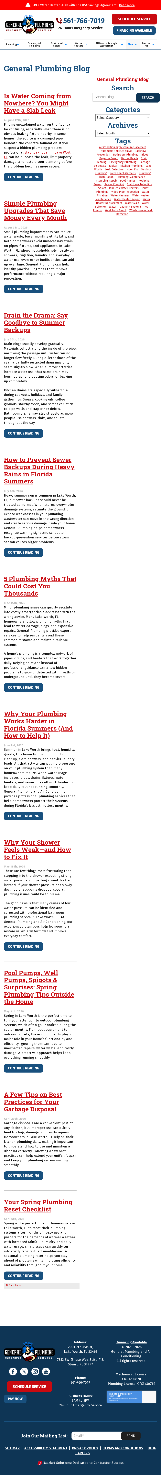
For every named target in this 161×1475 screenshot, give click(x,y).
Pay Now (15, 1399)
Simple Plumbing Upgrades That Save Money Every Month (35, 210)
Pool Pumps (127, 180)
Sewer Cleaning (114, 184)
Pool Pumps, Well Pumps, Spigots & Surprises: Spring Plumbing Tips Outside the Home (39, 987)
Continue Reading (23, 177)
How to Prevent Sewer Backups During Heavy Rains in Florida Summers (39, 470)
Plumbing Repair (106, 180)
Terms (152, 1401)
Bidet (144, 154)
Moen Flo (132, 169)
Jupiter (113, 165)
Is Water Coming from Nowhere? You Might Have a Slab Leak (37, 103)
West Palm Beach (115, 210)
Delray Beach (129, 158)
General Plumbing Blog (123, 79)
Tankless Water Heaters (124, 188)
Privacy (146, 1401)
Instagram (35, 1371)
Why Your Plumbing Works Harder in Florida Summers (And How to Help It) (38, 724)
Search (148, 97)
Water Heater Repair (127, 199)
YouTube (46, 1371)
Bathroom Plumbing (125, 154)
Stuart (102, 188)
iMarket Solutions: (57, 1463)
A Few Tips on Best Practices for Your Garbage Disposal (33, 1101)
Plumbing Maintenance (130, 177)
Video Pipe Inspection (125, 191)
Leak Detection (114, 169)
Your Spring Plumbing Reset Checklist (38, 1205)
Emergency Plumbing (122, 162)
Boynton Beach (108, 158)
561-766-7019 (84, 20)
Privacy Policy (124, 1398)
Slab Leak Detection (139, 184)
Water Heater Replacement (123, 201)
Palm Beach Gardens (123, 173)
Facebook (13, 1371)
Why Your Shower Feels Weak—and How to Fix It (37, 849)
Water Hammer (120, 195)
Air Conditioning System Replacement (122, 147)
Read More (127, 5)
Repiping (144, 180)
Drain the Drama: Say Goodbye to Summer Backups (36, 322)
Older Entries (16, 1285)
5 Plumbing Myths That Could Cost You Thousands (40, 585)
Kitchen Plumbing (131, 165)
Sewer (98, 184)
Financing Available (134, 30)
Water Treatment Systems (125, 206)
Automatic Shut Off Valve (116, 151)
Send (130, 1436)
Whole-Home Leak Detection (134, 212)
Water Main (132, 203)
